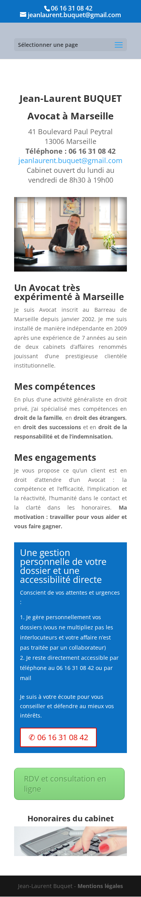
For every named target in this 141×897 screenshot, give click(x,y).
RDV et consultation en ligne (65, 783)
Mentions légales (100, 886)
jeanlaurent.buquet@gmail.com (70, 160)
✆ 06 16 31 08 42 (58, 737)
